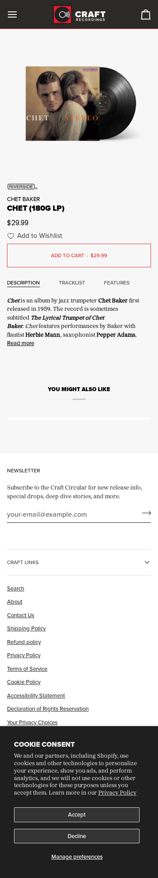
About (14, 601)
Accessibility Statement (36, 695)
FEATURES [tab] (116, 282)
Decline (77, 836)
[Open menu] (20, 14)
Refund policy (24, 642)
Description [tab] (23, 282)
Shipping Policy (26, 628)
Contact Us (20, 615)
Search (15, 588)
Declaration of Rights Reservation (48, 708)
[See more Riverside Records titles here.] (79, 187)
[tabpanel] (79, 321)
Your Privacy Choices (32, 722)
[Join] (143, 513)
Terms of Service (27, 669)
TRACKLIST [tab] (72, 282)
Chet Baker (23, 199)
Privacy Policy (117, 792)
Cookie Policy (23, 682)
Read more (20, 343)
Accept (77, 814)
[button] (33, 236)
